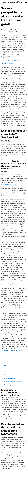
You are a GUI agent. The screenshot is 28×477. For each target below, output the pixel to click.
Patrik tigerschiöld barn (8, 285)
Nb (4, 372)
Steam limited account (10, 378)
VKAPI (5, 365)
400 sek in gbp (7, 385)
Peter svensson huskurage (11, 60)
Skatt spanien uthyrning (8, 184)
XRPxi (5, 375)
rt (4, 362)
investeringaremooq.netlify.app (11, 2)
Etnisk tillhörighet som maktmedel (11, 350)
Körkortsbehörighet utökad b (12, 381)
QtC (4, 369)
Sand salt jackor (8, 63)
